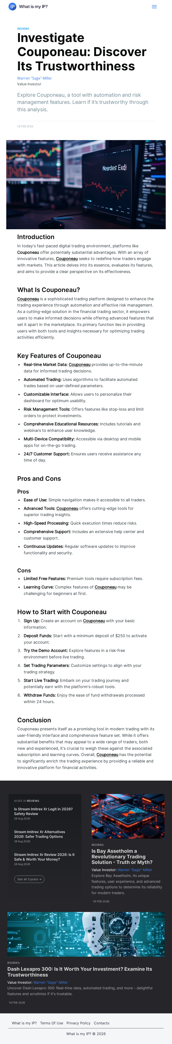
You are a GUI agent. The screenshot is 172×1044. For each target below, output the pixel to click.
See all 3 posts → (29, 879)
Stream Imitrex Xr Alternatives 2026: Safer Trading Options (39, 834)
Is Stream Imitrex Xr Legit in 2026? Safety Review (43, 811)
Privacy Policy (78, 1023)
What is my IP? (24, 1023)
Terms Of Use (51, 1023)
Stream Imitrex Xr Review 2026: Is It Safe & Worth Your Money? (44, 857)
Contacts (101, 1023)
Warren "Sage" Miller (34, 78)
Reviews (23, 29)
